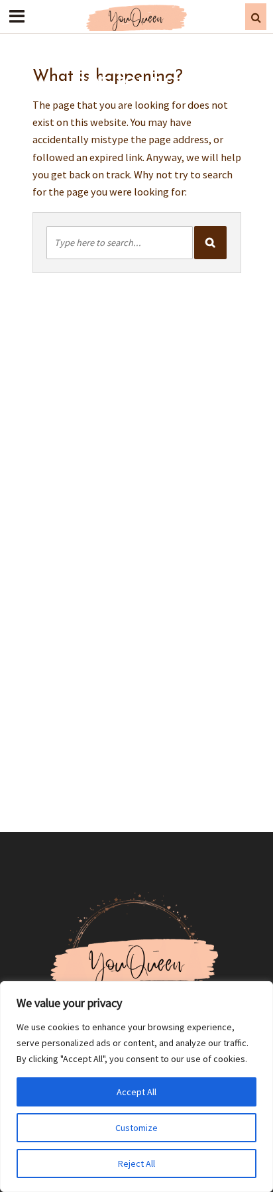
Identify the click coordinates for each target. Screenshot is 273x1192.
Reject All (136, 1163)
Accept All (136, 1092)
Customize (136, 1128)
